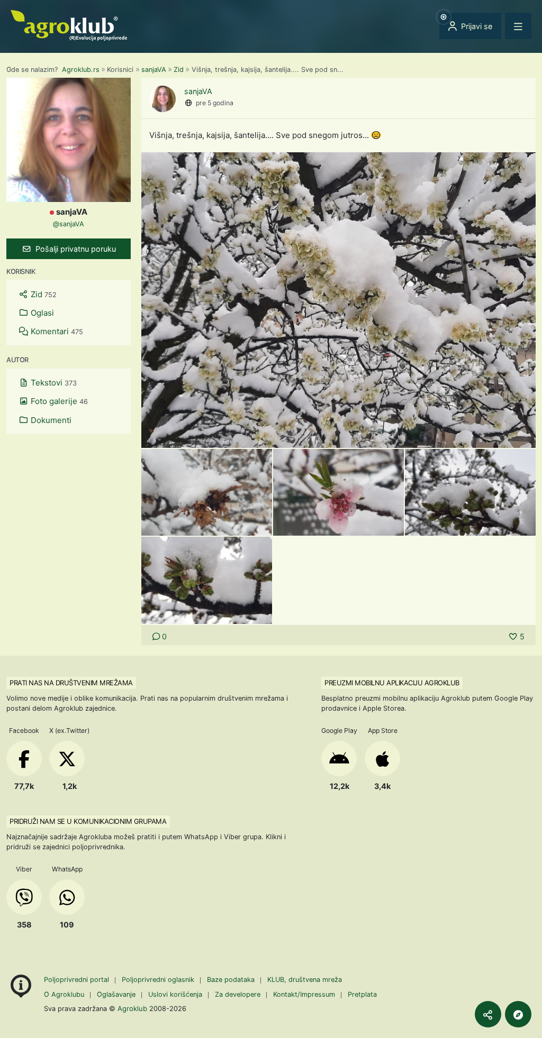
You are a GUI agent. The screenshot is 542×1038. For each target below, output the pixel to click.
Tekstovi (53, 383)
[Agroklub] (69, 25)
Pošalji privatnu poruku (74, 248)
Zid (179, 70)
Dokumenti (50, 420)
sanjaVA (153, 70)
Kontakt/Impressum (304, 994)
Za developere (237, 994)
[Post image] (338, 299)
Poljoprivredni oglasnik (159, 980)
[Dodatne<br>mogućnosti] (518, 1014)
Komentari (56, 331)
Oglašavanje (116, 994)
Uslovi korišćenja (175, 994)
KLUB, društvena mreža (304, 980)
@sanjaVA (68, 224)
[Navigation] (518, 26)
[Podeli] (488, 1014)
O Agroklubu (64, 994)
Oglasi (41, 313)
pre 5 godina (214, 103)
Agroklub (132, 1008)
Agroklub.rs (81, 70)
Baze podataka (232, 980)
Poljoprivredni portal (77, 980)
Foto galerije (58, 401)
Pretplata (362, 994)
